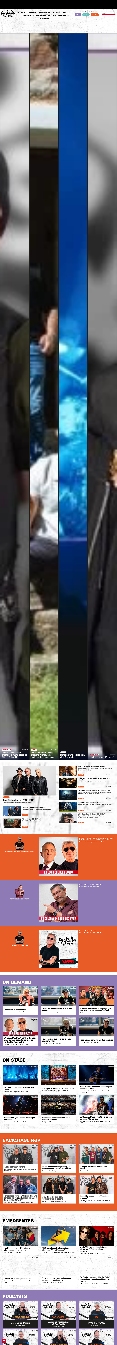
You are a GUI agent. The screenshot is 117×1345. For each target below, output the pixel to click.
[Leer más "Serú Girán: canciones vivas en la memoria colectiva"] (58, 1105)
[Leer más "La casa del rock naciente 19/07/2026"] (96, 1338)
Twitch (87, 14)
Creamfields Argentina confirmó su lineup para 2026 (94, 790)
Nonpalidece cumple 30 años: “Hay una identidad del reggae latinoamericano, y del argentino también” (20, 1198)
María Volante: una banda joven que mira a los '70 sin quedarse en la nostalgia (95, 1249)
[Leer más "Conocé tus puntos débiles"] (58, 949)
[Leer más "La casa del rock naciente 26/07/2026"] (58, 1310)
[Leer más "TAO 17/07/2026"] (20, 1338)
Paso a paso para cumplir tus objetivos (96, 1040)
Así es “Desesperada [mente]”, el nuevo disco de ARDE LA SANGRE (14, 755)
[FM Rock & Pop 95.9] (7, 14)
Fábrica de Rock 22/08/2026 (31, 819)
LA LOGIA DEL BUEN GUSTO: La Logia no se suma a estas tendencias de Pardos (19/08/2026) (20, 1040)
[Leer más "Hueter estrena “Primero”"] (102, 396)
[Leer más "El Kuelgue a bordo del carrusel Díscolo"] (58, 1075)
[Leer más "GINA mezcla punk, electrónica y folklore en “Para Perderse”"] (58, 1235)
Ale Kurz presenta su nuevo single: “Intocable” (92, 766)
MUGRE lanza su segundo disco (17, 1279)
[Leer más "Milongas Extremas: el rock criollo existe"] (96, 1154)
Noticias (34, 749)
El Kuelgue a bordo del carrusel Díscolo (58, 1089)
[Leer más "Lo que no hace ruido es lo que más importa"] (58, 996)
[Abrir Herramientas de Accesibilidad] (4, 1341)
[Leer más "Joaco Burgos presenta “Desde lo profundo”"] (96, 1184)
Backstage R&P (6, 749)
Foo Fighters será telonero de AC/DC (33, 807)
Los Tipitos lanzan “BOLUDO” (18, 800)
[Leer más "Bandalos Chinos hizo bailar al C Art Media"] (73, 396)
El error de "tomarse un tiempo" (91, 884)
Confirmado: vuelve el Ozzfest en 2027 (90, 802)
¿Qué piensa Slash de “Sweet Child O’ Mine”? (92, 814)
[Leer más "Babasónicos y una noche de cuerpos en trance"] (20, 1105)
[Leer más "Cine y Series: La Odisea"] (58, 1338)
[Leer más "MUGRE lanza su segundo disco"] (20, 1266)
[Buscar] (113, 12)
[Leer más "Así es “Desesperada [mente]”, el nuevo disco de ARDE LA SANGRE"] (14, 396)
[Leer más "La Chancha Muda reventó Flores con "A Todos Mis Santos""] (96, 1105)
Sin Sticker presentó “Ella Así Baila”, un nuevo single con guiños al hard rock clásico (96, 1279)
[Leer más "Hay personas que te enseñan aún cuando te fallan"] (58, 1026)
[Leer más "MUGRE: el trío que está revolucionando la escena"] (58, 1184)
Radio (79, 14)
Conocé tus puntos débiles (89, 930)
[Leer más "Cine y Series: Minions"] (20, 1310)
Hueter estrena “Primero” (102, 757)
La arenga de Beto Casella (19, 945)
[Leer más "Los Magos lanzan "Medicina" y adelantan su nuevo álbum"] (20, 1235)
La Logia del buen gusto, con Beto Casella (19, 851)
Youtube (95, 14)
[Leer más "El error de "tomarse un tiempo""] (58, 903)
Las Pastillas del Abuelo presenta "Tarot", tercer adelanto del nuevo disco (42, 755)
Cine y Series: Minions (20, 1323)
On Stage (63, 752)
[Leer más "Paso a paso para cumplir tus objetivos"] (96, 1026)
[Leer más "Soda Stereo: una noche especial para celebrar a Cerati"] (96, 1075)
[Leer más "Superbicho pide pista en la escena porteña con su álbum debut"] (58, 1266)
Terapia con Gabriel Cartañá (19, 899)
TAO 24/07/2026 (96, 1323)
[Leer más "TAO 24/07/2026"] (96, 1310)
